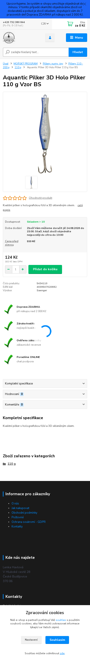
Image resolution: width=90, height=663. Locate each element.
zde (62, 653)
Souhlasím (57, 640)
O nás (15, 504)
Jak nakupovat (20, 508)
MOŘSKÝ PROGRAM (26, 63)
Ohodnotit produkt (40, 198)
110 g (18, 67)
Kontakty (17, 527)
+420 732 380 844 (14, 22)
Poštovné (18, 517)
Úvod (5, 63)
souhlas (61, 620)
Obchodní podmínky (24, 513)
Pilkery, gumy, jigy (53, 63)
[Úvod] (20, 38)
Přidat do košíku (45, 269)
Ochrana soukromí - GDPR (29, 522)
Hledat (78, 52)
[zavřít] (84, 4)
